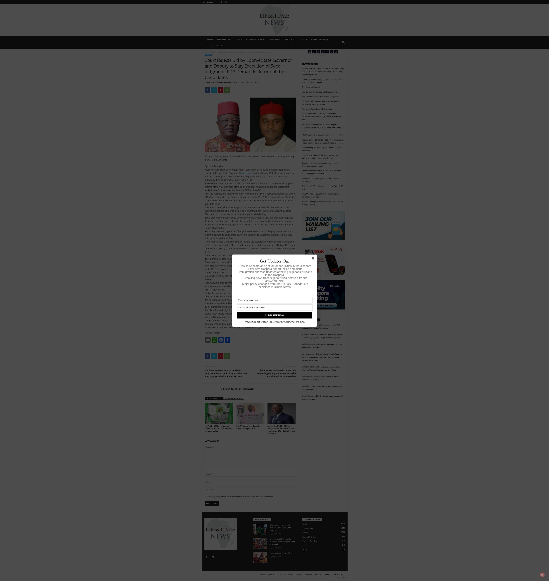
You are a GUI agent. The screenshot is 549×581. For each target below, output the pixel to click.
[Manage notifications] (542, 574)
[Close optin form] (313, 259)
